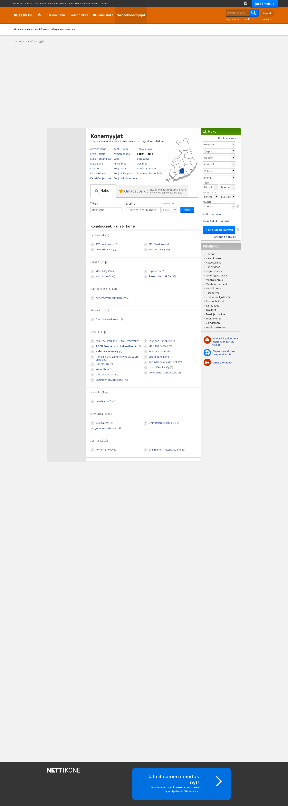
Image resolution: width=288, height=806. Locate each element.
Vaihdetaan (213, 323)
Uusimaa (142, 163)
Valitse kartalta (212, 214)
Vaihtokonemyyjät (131, 15)
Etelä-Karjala (97, 154)
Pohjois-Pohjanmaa (125, 178)
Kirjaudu (267, 13)
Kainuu (94, 168)
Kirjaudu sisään (22, 29)
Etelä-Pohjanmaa (100, 158)
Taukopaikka (78, 15)
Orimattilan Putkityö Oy (162, 423)
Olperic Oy (155, 271)
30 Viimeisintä (102, 15)
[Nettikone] (22, 15)
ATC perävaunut (105, 244)
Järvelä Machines (106, 428)
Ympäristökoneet (216, 327)
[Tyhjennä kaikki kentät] (238, 229)
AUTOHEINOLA (104, 249)
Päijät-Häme (145, 154)
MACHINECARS (157, 346)
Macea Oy (102, 271)
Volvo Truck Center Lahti (163, 372)
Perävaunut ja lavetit (218, 297)
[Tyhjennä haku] (237, 206)
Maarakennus (214, 280)
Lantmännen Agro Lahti (109, 379)
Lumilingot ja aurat (217, 275)
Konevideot (213, 267)
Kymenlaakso (122, 154)
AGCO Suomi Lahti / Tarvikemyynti (116, 341)
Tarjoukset (212, 305)
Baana (105, 3)
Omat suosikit (136, 191)
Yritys (94, 203)
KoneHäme (102, 369)
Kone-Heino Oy (105, 449)
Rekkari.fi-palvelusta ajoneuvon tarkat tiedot (225, 341)
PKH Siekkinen (157, 244)
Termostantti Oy (160, 276)
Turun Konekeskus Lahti (163, 362)
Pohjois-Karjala (123, 173)
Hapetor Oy (102, 364)
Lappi (117, 158)
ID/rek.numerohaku (228, 138)
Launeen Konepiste (160, 341)
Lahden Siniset (104, 374)
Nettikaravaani (82, 3)
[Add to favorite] (92, 245)
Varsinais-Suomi (146, 168)
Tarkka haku (55, 15)
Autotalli (28, 3)
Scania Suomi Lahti (160, 351)
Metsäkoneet (214, 288)
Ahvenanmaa (98, 149)
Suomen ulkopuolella (149, 173)
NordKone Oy (104, 276)
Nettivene (53, 3)
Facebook (245, 3)
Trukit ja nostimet (216, 314)
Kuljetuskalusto (215, 271)
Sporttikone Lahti (159, 356)
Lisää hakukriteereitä (216, 221)
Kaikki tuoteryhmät (252, 19)
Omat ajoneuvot (222, 362)
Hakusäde (167, 203)
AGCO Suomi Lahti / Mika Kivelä (116, 346)
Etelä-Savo (96, 163)
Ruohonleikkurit (215, 301)
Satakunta (143, 158)
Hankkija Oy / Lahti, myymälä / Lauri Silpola (117, 358)
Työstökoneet (214, 318)
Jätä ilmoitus (264, 4)
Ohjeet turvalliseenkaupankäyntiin (224, 353)
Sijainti (266, 19)
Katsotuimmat (214, 262)
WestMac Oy (156, 249)
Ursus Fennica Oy (159, 367)
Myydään (231, 19)
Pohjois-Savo (145, 149)
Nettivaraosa (66, 3)
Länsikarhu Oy (104, 401)
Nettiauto (18, 3)
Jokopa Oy (102, 423)
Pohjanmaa (120, 168)
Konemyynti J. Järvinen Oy (111, 298)
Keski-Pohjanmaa (100, 178)
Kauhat (210, 254)
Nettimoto (40, 3)
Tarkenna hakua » (224, 236)
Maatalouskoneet (216, 284)
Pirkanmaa (120, 163)
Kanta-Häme (97, 173)
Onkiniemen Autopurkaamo (165, 449)
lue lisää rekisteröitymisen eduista (54, 29)
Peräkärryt (212, 292)
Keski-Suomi (121, 149)
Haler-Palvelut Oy (107, 351)
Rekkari (96, 3)
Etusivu (39, 15)
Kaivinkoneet (214, 258)
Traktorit (211, 310)
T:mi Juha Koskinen (107, 319)
